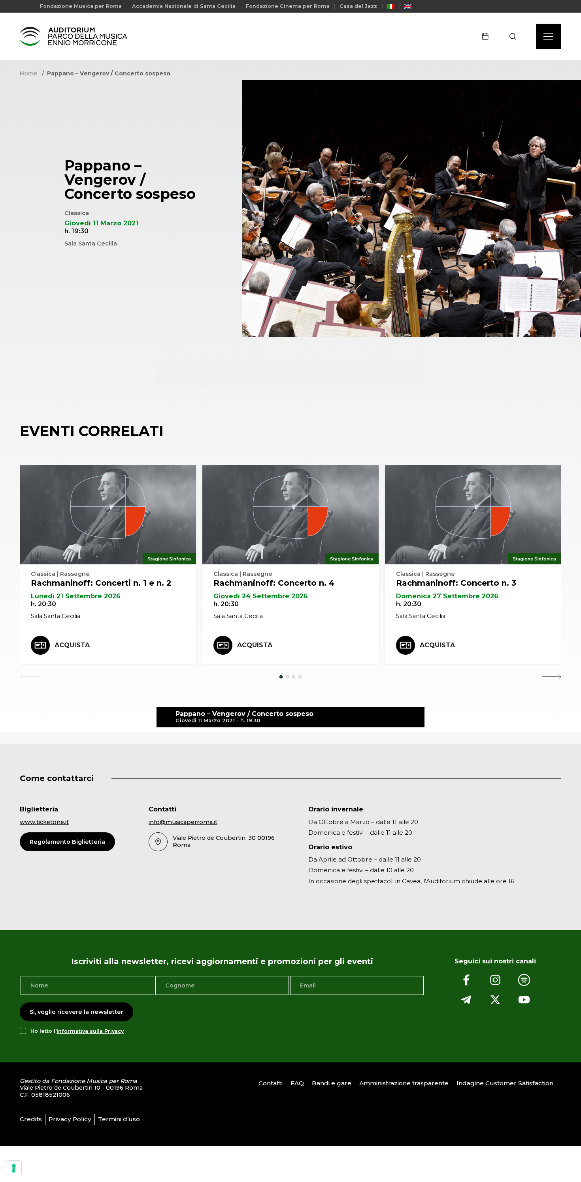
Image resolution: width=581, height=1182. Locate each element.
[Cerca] (515, 36)
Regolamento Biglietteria (67, 841)
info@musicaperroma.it (183, 822)
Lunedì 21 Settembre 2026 (76, 596)
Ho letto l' (77, 1031)
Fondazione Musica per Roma (81, 6)
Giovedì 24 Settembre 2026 (260, 596)
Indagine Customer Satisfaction (504, 1083)
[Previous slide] (29, 677)
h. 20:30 (43, 604)
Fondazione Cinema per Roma (288, 6)
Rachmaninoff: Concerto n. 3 (456, 583)
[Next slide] (551, 677)
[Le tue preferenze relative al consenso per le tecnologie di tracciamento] (13, 1168)
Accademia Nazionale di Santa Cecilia (184, 6)
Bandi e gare (331, 1083)
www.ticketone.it (44, 822)
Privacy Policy (70, 1119)
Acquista (72, 645)
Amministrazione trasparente (404, 1083)
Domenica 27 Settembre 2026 (447, 596)
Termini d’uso (119, 1119)
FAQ (297, 1083)
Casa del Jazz (358, 6)
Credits (31, 1119)
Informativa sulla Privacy (90, 1031)
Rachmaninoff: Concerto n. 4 (273, 583)
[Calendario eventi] (487, 36)
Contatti (270, 1083)
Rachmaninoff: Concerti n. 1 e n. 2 (101, 583)
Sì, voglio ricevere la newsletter (76, 1011)
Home (28, 73)
